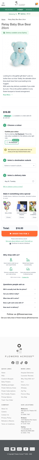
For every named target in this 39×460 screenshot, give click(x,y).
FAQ (3, 375)
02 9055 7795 (25, 433)
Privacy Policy (6, 418)
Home (3, 19)
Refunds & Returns (8, 421)
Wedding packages (8, 385)
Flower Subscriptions (9, 391)
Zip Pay (23, 391)
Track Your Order (7, 400)
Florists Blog (25, 394)
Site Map (24, 397)
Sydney (20, 10)
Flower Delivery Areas (9, 388)
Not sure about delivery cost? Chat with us (19, 241)
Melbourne (9, 9)
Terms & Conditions (8, 424)
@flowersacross (24, 314)
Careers (4, 411)
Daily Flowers (6, 382)
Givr (22, 382)
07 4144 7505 (25, 423)
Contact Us (25, 277)
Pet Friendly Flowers (8, 394)
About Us (5, 408)
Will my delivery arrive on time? (13, 187)
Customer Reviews (27, 375)
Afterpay (24, 388)
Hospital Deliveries (27, 372)
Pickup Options (7, 397)
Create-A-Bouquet (7, 379)
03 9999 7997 (25, 414)
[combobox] (18, 165)
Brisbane (29, 9)
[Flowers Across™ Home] (20, 3)
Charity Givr (25, 385)
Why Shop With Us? (27, 379)
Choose (8, 217)
